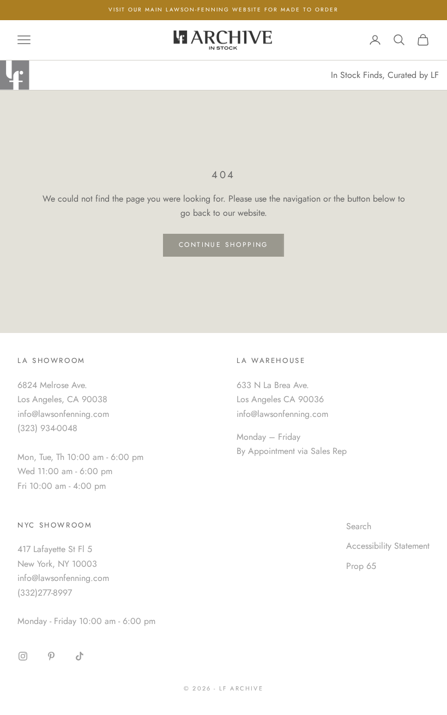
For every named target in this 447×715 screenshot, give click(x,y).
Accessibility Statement (388, 546)
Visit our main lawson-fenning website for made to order (223, 9)
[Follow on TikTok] (79, 656)
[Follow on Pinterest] (51, 656)
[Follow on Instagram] (22, 656)
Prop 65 (361, 566)
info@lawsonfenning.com (63, 414)
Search (358, 526)
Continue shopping (223, 245)
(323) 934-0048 (47, 428)
